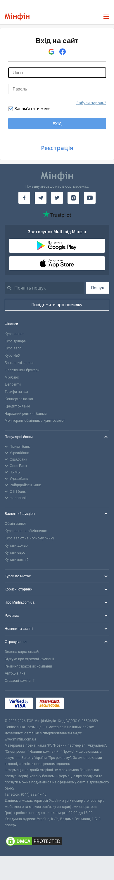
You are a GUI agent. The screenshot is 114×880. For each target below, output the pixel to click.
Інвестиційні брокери (22, 370)
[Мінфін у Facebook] (24, 198)
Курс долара (15, 341)
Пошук (97, 287)
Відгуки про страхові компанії (29, 659)
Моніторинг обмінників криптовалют (35, 421)
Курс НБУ (12, 355)
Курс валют (14, 334)
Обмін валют (15, 524)
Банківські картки (19, 363)
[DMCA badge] (57, 842)
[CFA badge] (80, 704)
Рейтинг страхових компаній (28, 666)
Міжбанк (12, 377)
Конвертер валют (19, 399)
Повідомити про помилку (57, 304)
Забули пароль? (91, 102)
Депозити (13, 384)
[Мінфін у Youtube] (90, 198)
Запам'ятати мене (33, 108)
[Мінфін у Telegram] (40, 198)
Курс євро (13, 348)
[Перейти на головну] (17, 16)
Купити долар (16, 545)
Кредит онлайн (17, 406)
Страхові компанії (19, 681)
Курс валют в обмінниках (26, 531)
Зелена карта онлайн (22, 652)
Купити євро (15, 552)
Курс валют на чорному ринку (29, 538)
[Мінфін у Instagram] (73, 198)
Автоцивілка (15, 673)
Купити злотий (17, 560)
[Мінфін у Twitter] (57, 198)
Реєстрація (57, 148)
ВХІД (57, 123)
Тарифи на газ (16, 392)
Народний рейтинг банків (26, 414)
